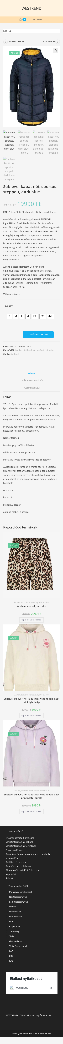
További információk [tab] (32, 380)
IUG (11, 960)
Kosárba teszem (38, 334)
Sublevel (28, 350)
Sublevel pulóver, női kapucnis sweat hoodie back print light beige (31, 700)
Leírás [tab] (31, 373)
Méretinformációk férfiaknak (21, 845)
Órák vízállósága (14, 850)
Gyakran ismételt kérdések (20, 837)
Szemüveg (14, 931)
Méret (9, 306)
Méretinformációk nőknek (19, 841)
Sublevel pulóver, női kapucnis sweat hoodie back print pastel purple (31, 796)
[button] (55, 50)
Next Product (49, 41)
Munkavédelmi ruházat (20, 891)
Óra (11, 921)
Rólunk (9, 878)
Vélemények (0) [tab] (32, 387)
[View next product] (57, 42)
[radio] (9, 316)
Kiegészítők (14, 926)
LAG (11, 951)
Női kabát (49, 350)
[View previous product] (5, 42)
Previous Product (16, 41)
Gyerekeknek (15, 941)
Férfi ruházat (15, 916)
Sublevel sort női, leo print (31, 606)
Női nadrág (33, 602)
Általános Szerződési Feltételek (22, 870)
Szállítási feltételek (16, 862)
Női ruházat (38, 350)
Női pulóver (33, 694)
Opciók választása (31, 619)
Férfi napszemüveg (18, 901)
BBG (11, 955)
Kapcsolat (11, 874)
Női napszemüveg (18, 896)
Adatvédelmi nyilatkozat (19, 866)
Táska (11, 936)
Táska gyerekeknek (18, 946)
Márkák (19, 350)
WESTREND (31, 8)
